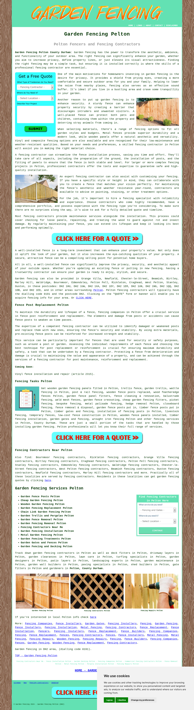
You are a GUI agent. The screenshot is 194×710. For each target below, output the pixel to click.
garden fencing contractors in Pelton (62, 553)
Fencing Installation (61, 627)
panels (86, 388)
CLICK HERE (84, 297)
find (28, 457)
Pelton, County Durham (86, 568)
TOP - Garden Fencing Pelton (36, 655)
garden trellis (155, 388)
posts (121, 407)
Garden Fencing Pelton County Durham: (43, 52)
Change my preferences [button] (142, 700)
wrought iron (101, 419)
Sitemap (17, 683)
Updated (54, 683)
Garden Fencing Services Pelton (49, 488)
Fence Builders (133, 631)
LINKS (139, 25)
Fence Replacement (153, 627)
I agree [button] (109, 700)
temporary (36, 415)
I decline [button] (122, 700)
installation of (109, 411)
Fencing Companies (38, 623)
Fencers (43, 631)
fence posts (159, 407)
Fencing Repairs (41, 639)
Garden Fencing (166, 623)
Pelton (98, 290)
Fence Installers (68, 623)
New (25, 683)
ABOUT (148, 25)
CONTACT (159, 25)
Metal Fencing (91, 627)
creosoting (111, 399)
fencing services (166, 419)
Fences (64, 635)
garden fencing (168, 476)
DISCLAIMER (172, 25)
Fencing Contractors (121, 627)
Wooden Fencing (68, 639)
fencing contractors (79, 476)
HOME (130, 25)
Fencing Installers (122, 623)
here (48, 480)
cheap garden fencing (138, 399)
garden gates (59, 419)
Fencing (145, 623)
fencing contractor (76, 326)
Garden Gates (94, 623)
